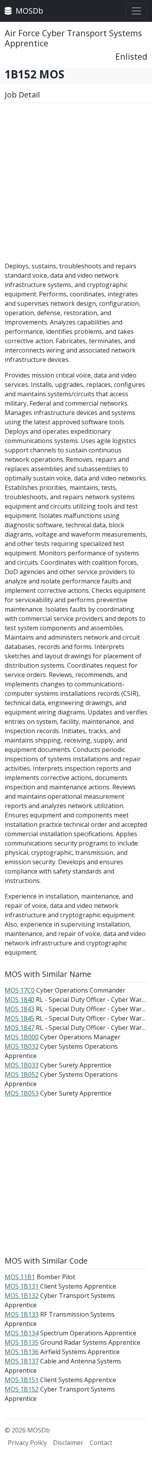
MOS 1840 (19, 999)
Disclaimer (68, 1442)
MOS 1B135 (22, 1342)
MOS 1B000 (22, 1037)
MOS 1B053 (22, 1093)
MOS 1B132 (22, 1295)
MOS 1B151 (22, 1380)
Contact (101, 1442)
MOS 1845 (19, 1018)
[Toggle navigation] (136, 11)
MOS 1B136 (22, 1351)
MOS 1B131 (22, 1286)
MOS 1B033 (22, 1065)
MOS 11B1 (20, 1277)
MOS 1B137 (22, 1361)
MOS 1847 (19, 1027)
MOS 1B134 (22, 1333)
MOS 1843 (19, 1009)
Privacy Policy (27, 1442)
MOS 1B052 (22, 1074)
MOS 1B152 (22, 1389)
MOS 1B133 (22, 1314)
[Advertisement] (76, 185)
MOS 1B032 (22, 1046)
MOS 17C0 (20, 990)
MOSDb (28, 10)
